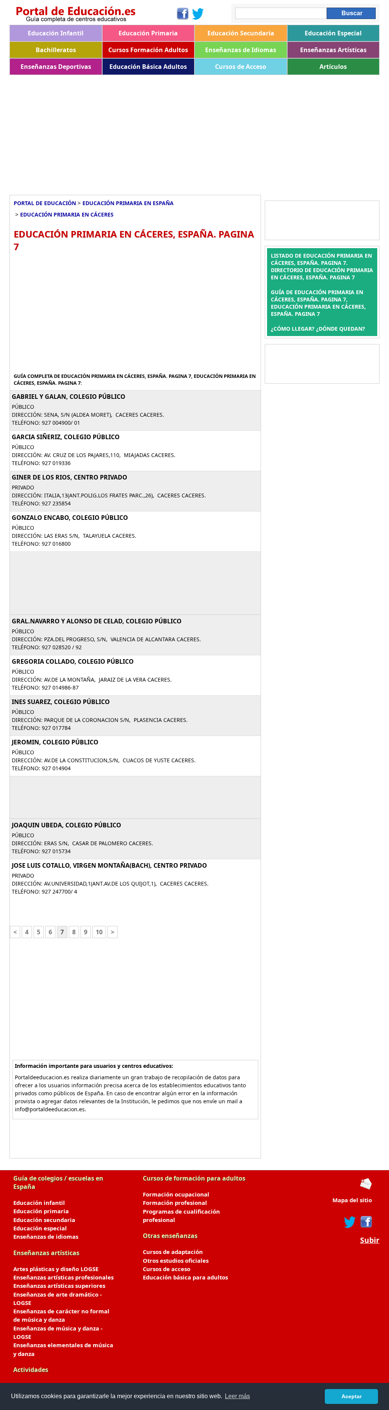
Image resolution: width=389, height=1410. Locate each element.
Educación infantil (39, 1202)
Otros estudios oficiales (176, 1260)
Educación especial (40, 1228)
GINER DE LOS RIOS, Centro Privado (69, 477)
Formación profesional (175, 1202)
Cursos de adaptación (173, 1251)
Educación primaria (41, 1211)
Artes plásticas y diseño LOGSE (55, 1269)
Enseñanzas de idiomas (45, 1236)
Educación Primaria (148, 33)
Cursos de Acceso (240, 66)
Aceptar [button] (352, 1396)
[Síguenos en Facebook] (182, 14)
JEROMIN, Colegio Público (55, 742)
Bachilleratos (56, 50)
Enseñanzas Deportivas (56, 66)
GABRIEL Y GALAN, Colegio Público (68, 396)
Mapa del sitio (352, 1200)
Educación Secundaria (240, 33)
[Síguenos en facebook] (365, 1222)
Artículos (333, 66)
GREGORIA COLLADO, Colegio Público (73, 661)
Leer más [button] (237, 1396)
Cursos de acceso (166, 1269)
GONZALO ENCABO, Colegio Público (70, 517)
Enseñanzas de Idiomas (240, 50)
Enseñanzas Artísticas (333, 50)
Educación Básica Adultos (148, 66)
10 (99, 932)
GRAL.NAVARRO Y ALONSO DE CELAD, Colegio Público (97, 621)
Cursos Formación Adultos (148, 50)
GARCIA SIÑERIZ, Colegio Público (66, 437)
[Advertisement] (194, 132)
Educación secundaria (44, 1220)
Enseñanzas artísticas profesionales (63, 1277)
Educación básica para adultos (185, 1277)
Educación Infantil (56, 33)
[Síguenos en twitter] (350, 1222)
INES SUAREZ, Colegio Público (61, 702)
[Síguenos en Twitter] (198, 14)
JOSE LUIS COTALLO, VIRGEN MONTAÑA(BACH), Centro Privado (109, 865)
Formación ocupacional (176, 1194)
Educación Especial (333, 33)
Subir (370, 1240)
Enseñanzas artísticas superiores (59, 1285)
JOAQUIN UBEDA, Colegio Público (66, 825)
